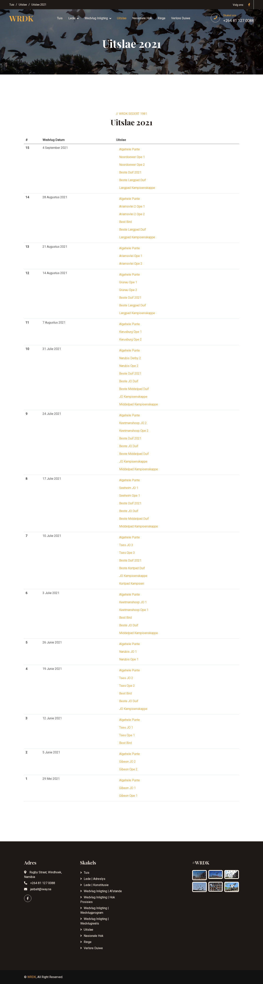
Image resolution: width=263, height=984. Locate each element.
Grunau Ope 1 (128, 282)
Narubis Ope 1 (128, 659)
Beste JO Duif (128, 381)
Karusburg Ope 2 (130, 339)
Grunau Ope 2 (128, 290)
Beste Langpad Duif (132, 180)
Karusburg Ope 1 (130, 332)
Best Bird (125, 222)
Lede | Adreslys (94, 879)
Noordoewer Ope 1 (132, 157)
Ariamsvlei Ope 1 (130, 256)
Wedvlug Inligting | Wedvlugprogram (94, 910)
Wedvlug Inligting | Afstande (103, 891)
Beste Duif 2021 (130, 172)
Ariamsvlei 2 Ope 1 (132, 206)
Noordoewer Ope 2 (132, 165)
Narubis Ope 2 (128, 366)
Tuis (11, 4)
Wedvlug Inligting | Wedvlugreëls (94, 921)
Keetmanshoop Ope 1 (133, 610)
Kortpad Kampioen (131, 583)
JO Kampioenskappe (133, 396)
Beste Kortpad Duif (132, 568)
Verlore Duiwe (180, 18)
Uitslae (23, 4)
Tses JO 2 (126, 678)
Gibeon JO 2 (127, 761)
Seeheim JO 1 (128, 488)
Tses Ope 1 (127, 735)
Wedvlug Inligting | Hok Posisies (97, 899)
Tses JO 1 (126, 727)
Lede (71, 18)
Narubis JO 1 (128, 651)
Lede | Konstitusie (96, 885)
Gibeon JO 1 (127, 788)
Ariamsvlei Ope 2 (130, 263)
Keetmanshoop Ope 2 (133, 431)
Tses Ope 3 (127, 553)
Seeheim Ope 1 (129, 495)
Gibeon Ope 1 (128, 795)
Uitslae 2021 (38, 4)
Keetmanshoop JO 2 (133, 423)
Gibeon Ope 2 (128, 769)
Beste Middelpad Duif (134, 389)
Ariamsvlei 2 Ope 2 (132, 214)
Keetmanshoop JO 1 (133, 602)
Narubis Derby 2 (130, 358)
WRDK (31, 977)
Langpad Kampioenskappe (137, 188)
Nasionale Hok (142, 18)
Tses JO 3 (126, 545)
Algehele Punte (129, 149)
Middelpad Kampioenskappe (138, 404)
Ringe (161, 18)
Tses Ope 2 (127, 686)
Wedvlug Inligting (96, 18)
